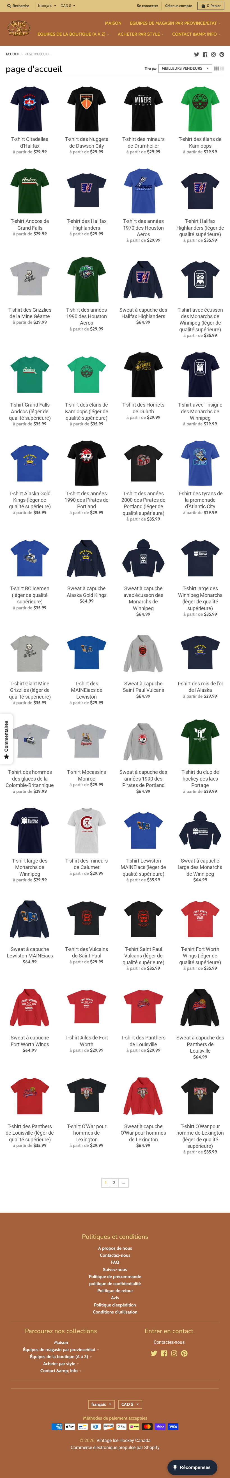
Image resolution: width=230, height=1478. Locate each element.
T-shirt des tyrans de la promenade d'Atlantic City (200, 500)
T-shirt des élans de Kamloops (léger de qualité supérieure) (86, 411)
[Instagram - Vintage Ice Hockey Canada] (213, 53)
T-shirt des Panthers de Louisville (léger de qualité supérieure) (30, 1132)
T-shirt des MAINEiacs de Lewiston (86, 690)
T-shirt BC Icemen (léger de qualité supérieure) (29, 595)
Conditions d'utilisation (115, 1312)
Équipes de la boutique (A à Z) (59, 1356)
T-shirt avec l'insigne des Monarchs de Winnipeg (200, 411)
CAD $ (66, 5)
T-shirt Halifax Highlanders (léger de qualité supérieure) (200, 227)
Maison (61, 1342)
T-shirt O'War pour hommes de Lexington (86, 1132)
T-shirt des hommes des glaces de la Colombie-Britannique (30, 778)
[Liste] (222, 68)
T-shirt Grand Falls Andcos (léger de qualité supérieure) (30, 411)
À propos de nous (115, 1248)
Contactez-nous (115, 1255)
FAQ (115, 1262)
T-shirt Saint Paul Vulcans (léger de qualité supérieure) (143, 955)
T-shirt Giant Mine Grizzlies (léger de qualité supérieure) (30, 690)
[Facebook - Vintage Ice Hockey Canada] (205, 53)
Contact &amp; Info (59, 1370)
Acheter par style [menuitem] (139, 34)
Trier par (151, 68)
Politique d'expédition (115, 1305)
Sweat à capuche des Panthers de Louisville (200, 1044)
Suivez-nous (115, 1269)
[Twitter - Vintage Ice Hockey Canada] (196, 53)
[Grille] (216, 68)
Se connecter (147, 5)
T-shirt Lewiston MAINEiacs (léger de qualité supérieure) (143, 867)
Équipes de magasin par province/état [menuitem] (173, 23)
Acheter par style (59, 1363)
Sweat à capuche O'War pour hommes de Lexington (143, 1132)
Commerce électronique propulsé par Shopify (115, 1447)
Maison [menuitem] (113, 23)
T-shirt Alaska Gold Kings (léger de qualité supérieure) (30, 500)
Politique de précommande (115, 1276)
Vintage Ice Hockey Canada (123, 1440)
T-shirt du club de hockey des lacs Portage (200, 778)
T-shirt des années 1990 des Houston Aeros (86, 316)
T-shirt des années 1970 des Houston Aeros (143, 227)
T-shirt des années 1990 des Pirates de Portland (87, 500)
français (45, 5)
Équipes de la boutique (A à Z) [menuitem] (71, 34)
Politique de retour (115, 1290)
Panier (213, 5)
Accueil (12, 54)
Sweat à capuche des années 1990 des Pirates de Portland (143, 778)
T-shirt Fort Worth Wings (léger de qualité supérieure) (200, 955)
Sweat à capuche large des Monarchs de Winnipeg (200, 867)
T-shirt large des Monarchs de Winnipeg (29, 867)
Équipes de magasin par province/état (59, 1349)
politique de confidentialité (115, 1283)
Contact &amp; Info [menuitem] (194, 34)
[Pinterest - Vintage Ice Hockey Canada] (221, 53)
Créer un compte (178, 5)
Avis (115, 1297)
